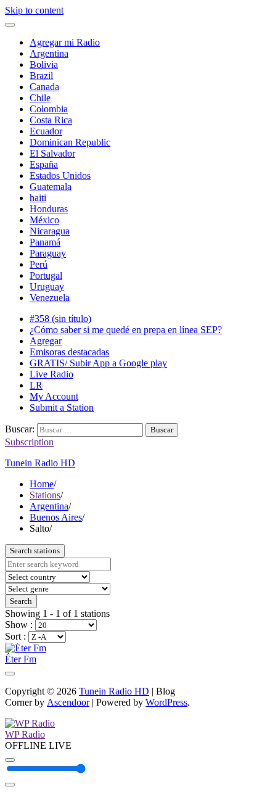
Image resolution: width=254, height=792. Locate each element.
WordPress (166, 702)
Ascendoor (68, 702)
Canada (44, 86)
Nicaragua (50, 231)
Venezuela (50, 297)
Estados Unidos (60, 175)
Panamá (45, 242)
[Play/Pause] (10, 760)
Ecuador (46, 131)
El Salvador (52, 153)
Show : (20, 624)
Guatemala (51, 186)
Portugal (46, 275)
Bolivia (44, 64)
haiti (38, 197)
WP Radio (25, 734)
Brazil (41, 75)
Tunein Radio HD (40, 463)
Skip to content (34, 10)
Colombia (49, 109)
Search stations (35, 550)
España (44, 164)
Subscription (29, 442)
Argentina (49, 53)
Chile (40, 98)
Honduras (49, 209)
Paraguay (48, 253)
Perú (38, 264)
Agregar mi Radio (65, 42)
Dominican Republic (70, 142)
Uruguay (47, 286)
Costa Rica (51, 120)
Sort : (16, 636)
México (44, 220)
